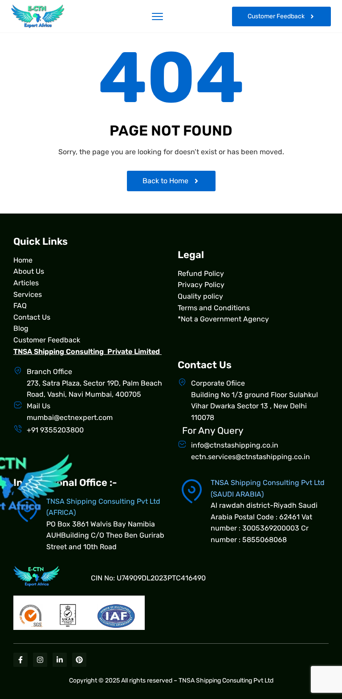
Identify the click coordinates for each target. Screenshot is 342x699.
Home (23, 260)
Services (27, 294)
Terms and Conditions (214, 308)
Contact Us (31, 317)
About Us (28, 271)
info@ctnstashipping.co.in (234, 445)
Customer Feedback (46, 340)
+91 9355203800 (55, 430)
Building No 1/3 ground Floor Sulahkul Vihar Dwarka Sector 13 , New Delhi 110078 (254, 406)
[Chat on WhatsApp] (317, 627)
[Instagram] (40, 660)
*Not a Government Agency (223, 319)
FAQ (20, 305)
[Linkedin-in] (60, 660)
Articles (26, 283)
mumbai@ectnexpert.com (70, 417)
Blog (20, 328)
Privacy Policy (201, 284)
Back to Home (165, 181)
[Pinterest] (79, 660)
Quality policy (200, 296)
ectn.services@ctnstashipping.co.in (250, 456)
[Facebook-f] (20, 660)
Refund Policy (201, 273)
